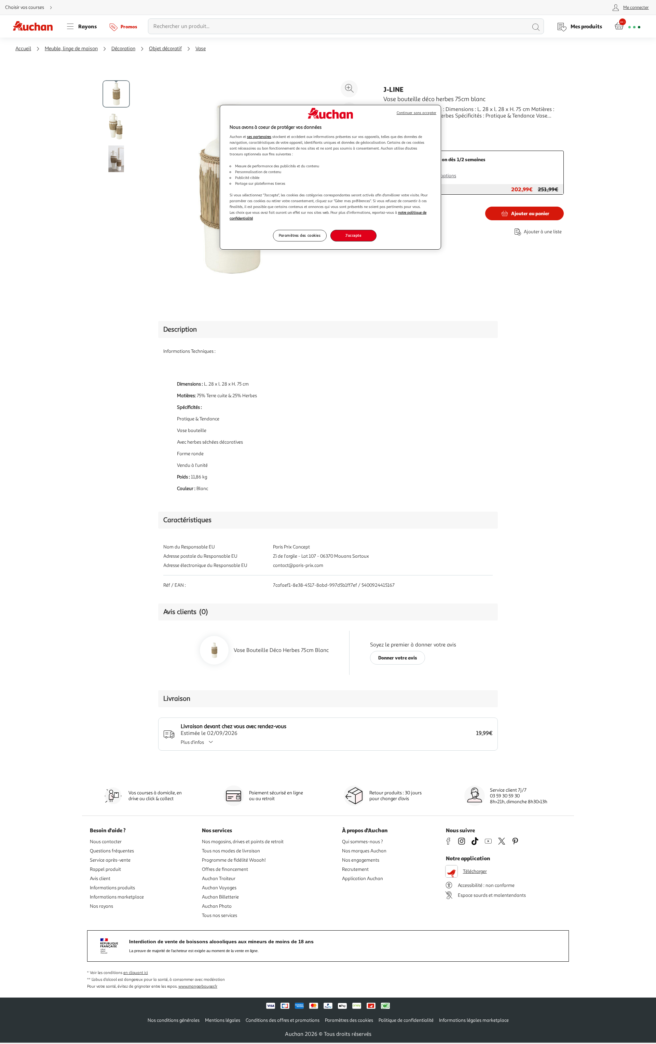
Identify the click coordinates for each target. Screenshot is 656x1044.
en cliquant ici (135, 972)
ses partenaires (259, 136)
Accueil (23, 48)
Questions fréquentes (112, 851)
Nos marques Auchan (364, 851)
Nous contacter (106, 842)
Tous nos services (219, 915)
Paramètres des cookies (300, 235)
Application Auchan (362, 878)
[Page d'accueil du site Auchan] (35, 26)
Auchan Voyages (219, 888)
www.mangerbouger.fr (197, 986)
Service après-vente (110, 860)
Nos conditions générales (174, 1020)
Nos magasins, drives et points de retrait (243, 842)
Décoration (123, 48)
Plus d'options (441, 176)
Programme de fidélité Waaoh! (234, 860)
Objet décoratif (165, 48)
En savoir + (396, 126)
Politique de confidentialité (406, 1020)
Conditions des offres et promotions (282, 1020)
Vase (200, 48)
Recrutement (355, 869)
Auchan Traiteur (218, 878)
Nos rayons (101, 906)
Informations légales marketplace (474, 1020)
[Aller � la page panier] (627, 26)
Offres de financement (225, 869)
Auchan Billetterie (220, 897)
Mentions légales (222, 1020)
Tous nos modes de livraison (231, 851)
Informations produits (112, 888)
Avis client (100, 878)
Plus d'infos (192, 742)
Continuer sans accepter (416, 113)
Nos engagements (360, 860)
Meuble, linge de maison (71, 48)
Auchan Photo (217, 906)
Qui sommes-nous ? (362, 842)
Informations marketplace (117, 897)
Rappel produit (105, 869)
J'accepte (353, 235)
